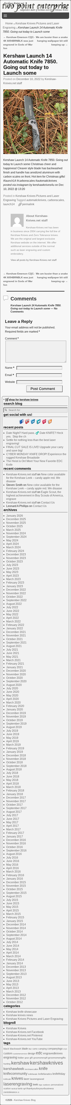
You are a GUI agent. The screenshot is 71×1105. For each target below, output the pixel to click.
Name (9, 367)
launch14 (9, 204)
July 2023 (12, 564)
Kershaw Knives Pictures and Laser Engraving (34, 1018)
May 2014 (12, 949)
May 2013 (12, 984)
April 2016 (12, 868)
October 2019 (14, 720)
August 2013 (14, 977)
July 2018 (12, 772)
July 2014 (12, 942)
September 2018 (16, 765)
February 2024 (15, 550)
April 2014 (12, 952)
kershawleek (13, 1069)
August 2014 (14, 938)
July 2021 (12, 649)
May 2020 (12, 695)
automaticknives (36, 200)
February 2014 (15, 959)
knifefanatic (33, 1074)
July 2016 (12, 857)
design (31, 1053)
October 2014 (14, 931)
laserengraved (37, 1079)
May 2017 (12, 822)
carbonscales (56, 200)
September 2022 (16, 600)
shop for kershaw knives (23, 400)
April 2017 (12, 825)
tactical (14, 1089)
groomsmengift (40, 1058)
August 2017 (14, 811)
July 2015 (12, 899)
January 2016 (14, 878)
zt (18, 1092)
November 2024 (16, 533)
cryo (65, 1049)
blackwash (15, 1048)
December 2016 (16, 839)
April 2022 (12, 617)
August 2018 (14, 769)
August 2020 (14, 684)
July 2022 (12, 607)
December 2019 (16, 713)
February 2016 (15, 875)
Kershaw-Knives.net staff (21, 474)
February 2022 (15, 624)
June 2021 (12, 653)
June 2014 (12, 945)
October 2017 (14, 804)
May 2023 (12, 572)
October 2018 (14, 762)
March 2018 (13, 787)
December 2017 (16, 797)
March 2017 (13, 829)
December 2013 (16, 966)
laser (26, 1078)
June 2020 (12, 691)
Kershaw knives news (19, 1015)
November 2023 (16, 558)
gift (31, 1057)
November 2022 (16, 593)
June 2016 (12, 861)
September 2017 (16, 808)
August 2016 (14, 853)
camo (35, 1049)
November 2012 (16, 998)
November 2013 (16, 970)
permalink (28, 204)
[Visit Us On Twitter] (38, 423)
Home (9, 23)
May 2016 (12, 864)
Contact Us (48, 502)
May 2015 (12, 906)
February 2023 (15, 582)
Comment (12, 338)
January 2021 (14, 667)
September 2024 (16, 536)
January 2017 (14, 836)
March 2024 (13, 547)
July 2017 (12, 815)
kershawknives (46, 1063)
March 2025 (13, 529)
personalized (57, 1085)
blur (30, 1049)
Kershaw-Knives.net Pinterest (24, 1035)
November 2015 (16, 885)
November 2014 (16, 928)
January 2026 (14, 515)
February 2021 (15, 663)
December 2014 (16, 924)
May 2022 (12, 614)
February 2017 (15, 832)
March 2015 (13, 913)
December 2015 (16, 882)
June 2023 (12, 568)
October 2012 (14, 1002)
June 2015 (12, 903)
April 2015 (12, 910)
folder (21, 1057)
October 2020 (14, 677)
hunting (7, 1064)
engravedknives (53, 1053)
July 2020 (12, 688)
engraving (10, 1057)
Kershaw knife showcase (21, 1011)
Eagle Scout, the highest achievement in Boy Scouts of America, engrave (34, 496)
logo (40, 1085)
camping (42, 1048)
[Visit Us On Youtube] (27, 423)
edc (39, 1053)
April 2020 (12, 698)
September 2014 (16, 935)
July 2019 (12, 730)
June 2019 (12, 734)
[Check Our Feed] (50, 423)
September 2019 (16, 723)
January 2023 (14, 586)
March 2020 (13, 702)
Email (9, 375)
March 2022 (13, 621)
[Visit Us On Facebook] (21, 423)
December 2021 (16, 632)
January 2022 (14, 628)
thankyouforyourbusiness (40, 1088)
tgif (24, 1089)
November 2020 (16, 674)
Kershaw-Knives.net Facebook (25, 1032)
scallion (7, 1088)
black (6, 1048)
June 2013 (12, 981)
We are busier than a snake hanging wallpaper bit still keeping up (52, 41)
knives (17, 1078)
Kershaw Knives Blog (25, 1100)
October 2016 (14, 847)
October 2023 (14, 561)
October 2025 (14, 526)
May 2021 (12, 656)
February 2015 (15, 917)
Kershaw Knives (16, 1028)
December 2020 (16, 670)
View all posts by (34, 260)
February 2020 (15, 706)
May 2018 (12, 779)
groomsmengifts (57, 1057)
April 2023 (12, 575)
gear (27, 1058)
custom (7, 1053)
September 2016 (16, 850)
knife (43, 1068)
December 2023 (16, 554)
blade (25, 1048)
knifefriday (59, 1073)
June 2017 (12, 818)
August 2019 (14, 727)
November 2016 (16, 843)
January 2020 (14, 709)
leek (35, 1084)
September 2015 (16, 892)
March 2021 (13, 660)
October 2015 (14, 889)
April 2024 (12, 543)
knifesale (7, 1079)
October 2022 (14, 596)
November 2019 (16, 716)
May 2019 (12, 737)
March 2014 (13, 956)
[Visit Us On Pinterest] (44, 423)
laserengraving (17, 1083)
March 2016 (13, 871)
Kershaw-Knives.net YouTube (24, 1039)
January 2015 (14, 921)
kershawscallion (31, 1069)
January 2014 (14, 963)
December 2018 (16, 755)
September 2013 (16, 973)
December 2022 (16, 589)
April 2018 (12, 783)
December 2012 (16, 995)
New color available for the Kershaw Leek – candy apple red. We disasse (35, 478)
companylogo (55, 1048)
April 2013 (12, 987)
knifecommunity (15, 1073)
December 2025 (16, 519)
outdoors (46, 1085)
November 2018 (16, 758)
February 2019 (15, 748)
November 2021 (16, 635)
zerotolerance (10, 1092)
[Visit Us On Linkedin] (33, 423)
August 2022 (14, 603)
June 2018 (12, 776)
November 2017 (16, 801)
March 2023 (13, 579)
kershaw (20, 1063)
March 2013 (13, 991)
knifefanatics (45, 1074)
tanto (20, 1088)
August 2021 (14, 646)
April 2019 (12, 741)
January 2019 (14, 751)
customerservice (20, 1054)
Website (10, 381)
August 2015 (14, 896)
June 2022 (12, 610)
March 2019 (13, 744)
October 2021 (14, 639)
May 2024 (12, 540)
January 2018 (14, 794)
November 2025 (16, 522)
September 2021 (16, 642)
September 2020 (16, 681)
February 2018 (15, 790)
